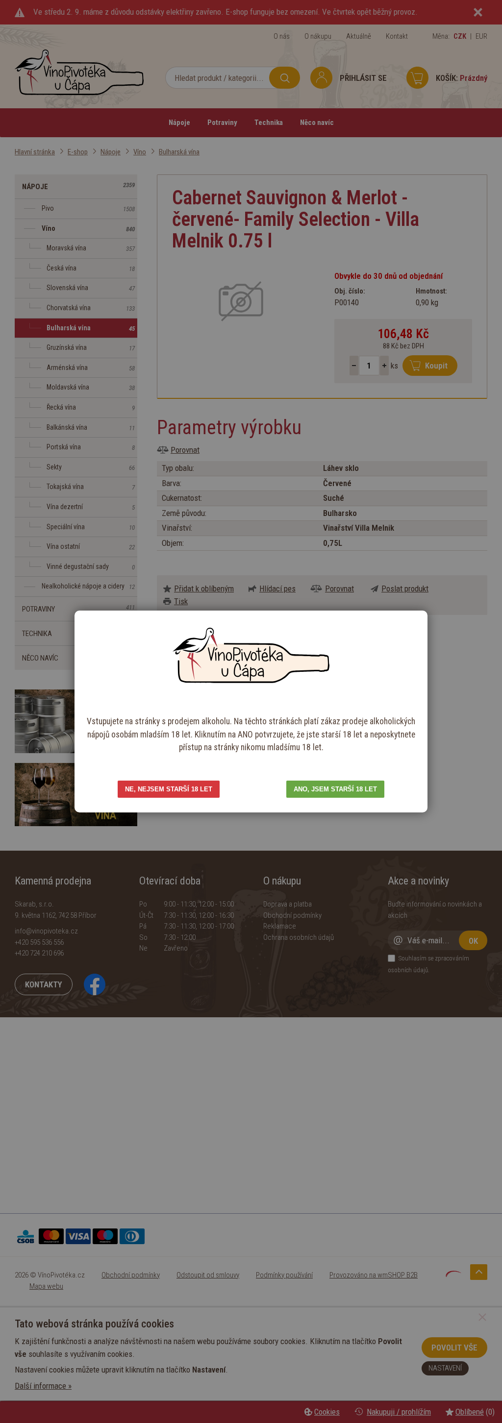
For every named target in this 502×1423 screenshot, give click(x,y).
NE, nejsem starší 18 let (168, 789)
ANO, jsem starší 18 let (335, 789)
